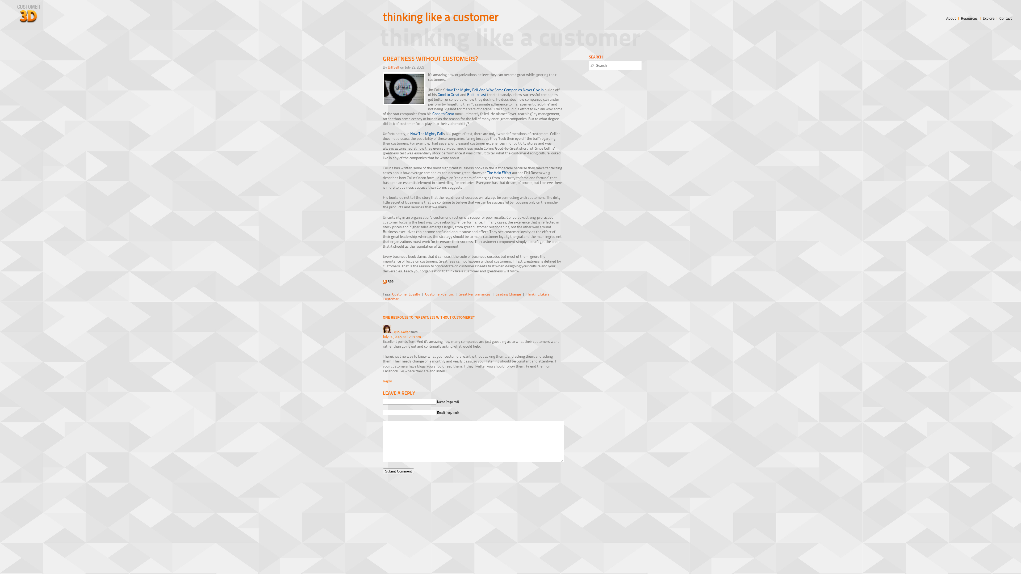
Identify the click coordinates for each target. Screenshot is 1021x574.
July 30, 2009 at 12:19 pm (402, 336)
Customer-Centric (439, 294)
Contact (1005, 18)
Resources (969, 18)
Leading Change (508, 294)
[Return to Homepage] (28, 21)
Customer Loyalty (406, 294)
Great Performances (475, 294)
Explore (988, 18)
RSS (391, 281)
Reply (387, 380)
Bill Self (393, 67)
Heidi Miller (400, 331)
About (951, 18)
